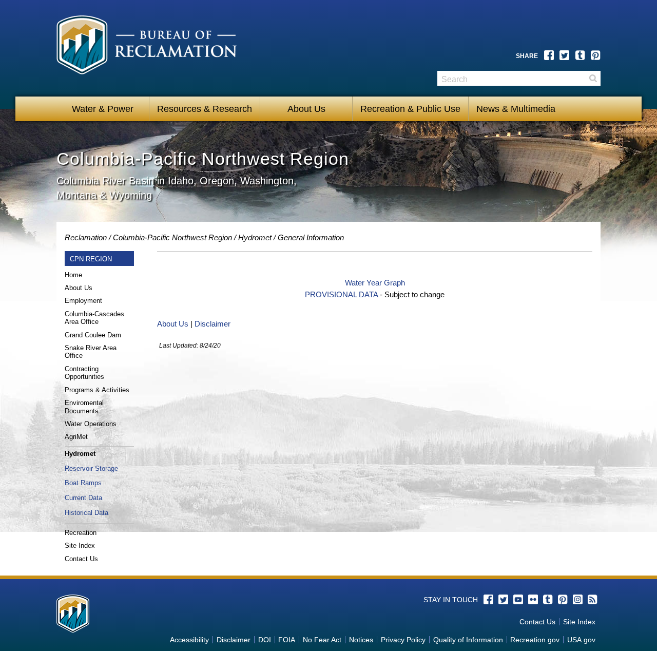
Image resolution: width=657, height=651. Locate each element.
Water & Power (102, 109)
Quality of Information (468, 640)
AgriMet (76, 437)
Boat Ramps (83, 483)
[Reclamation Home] (149, 49)
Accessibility (189, 640)
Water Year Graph (375, 282)
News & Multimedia (515, 109)
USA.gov (581, 640)
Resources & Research (204, 109)
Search (593, 78)
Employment (83, 300)
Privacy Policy (403, 640)
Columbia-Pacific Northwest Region (172, 237)
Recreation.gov (534, 640)
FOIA (286, 640)
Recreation (80, 533)
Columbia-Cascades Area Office (94, 318)
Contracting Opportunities (84, 373)
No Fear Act (322, 640)
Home (73, 275)
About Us (306, 109)
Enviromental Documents (84, 407)
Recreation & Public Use (410, 109)
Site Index (80, 545)
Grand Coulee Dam (93, 335)
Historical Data (86, 512)
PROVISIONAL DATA (341, 294)
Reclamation (86, 237)
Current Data (83, 498)
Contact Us (81, 559)
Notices (361, 640)
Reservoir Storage (91, 468)
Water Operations (91, 424)
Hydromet (255, 237)
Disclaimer (212, 323)
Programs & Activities (97, 390)
